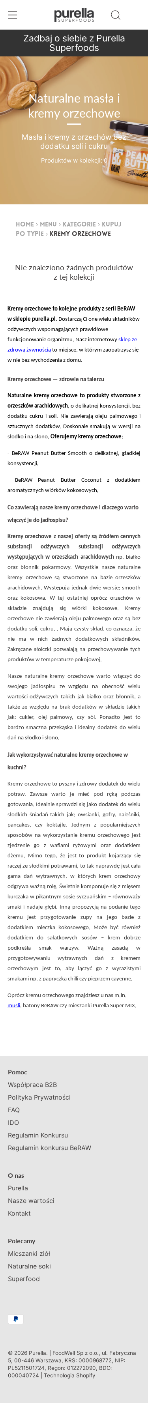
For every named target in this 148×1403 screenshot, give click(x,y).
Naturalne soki (29, 1266)
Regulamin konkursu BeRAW (49, 1148)
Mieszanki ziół (29, 1253)
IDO (13, 1122)
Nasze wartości (31, 1201)
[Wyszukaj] (115, 16)
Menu (48, 225)
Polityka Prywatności (39, 1097)
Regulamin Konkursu (38, 1135)
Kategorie (79, 225)
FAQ (14, 1110)
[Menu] (12, 15)
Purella (18, 1188)
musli (13, 1006)
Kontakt (19, 1213)
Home (25, 225)
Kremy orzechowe (80, 234)
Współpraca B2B (32, 1085)
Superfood (24, 1279)
